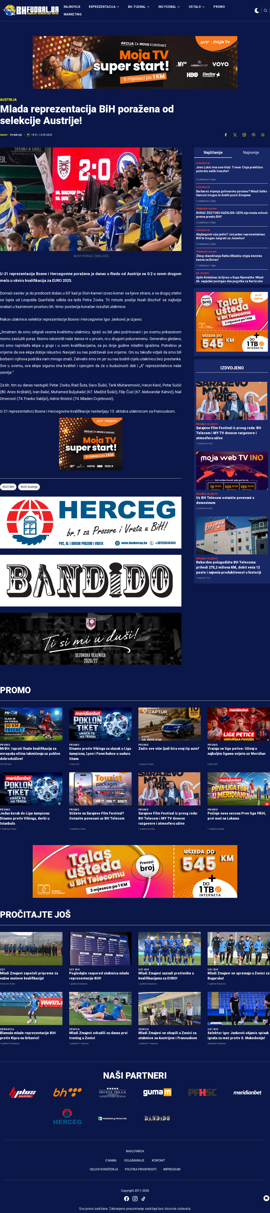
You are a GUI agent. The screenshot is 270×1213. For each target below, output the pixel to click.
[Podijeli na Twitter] (235, 134)
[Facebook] (126, 1198)
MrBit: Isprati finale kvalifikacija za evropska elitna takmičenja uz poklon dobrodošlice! (30, 754)
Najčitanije (213, 152)
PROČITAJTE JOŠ (35, 914)
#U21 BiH (8, 486)
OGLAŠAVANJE (134, 1160)
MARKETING (73, 14)
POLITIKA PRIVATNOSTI (141, 1169)
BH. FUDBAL (137, 6)
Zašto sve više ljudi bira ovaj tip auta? (168, 749)
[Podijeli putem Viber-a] (253, 134)
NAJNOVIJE (72, 6)
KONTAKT (158, 1160)
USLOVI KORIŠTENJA (104, 1169)
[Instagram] (135, 1198)
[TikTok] (143, 1198)
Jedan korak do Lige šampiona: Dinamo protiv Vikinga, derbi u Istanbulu (25, 818)
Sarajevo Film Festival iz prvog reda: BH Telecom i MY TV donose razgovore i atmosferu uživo (228, 433)
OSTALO (195, 6)
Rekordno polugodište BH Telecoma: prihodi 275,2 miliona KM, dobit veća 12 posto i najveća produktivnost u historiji (228, 567)
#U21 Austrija (29, 486)
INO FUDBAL (167, 6)
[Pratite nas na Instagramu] (244, 134)
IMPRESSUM (171, 1169)
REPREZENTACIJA (102, 6)
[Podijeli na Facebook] (225, 134)
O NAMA (110, 1160)
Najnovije (251, 152)
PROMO (219, 6)
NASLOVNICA (135, 1151)
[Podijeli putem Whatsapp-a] (262, 134)
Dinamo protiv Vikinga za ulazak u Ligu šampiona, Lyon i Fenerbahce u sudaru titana (100, 754)
